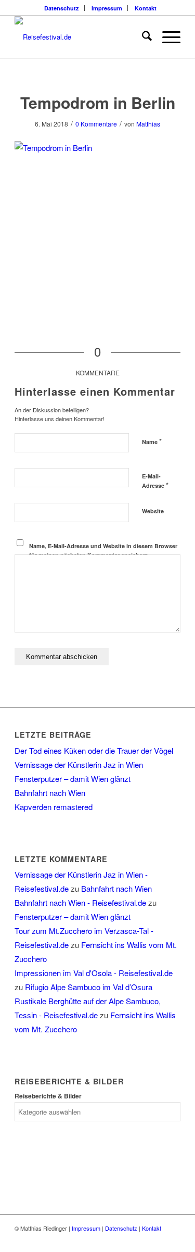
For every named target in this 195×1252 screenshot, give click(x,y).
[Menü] (166, 37)
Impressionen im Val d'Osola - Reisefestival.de (94, 972)
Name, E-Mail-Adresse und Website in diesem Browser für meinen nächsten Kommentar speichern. (103, 550)
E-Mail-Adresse (155, 481)
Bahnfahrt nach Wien (50, 792)
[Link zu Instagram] (172, 1239)
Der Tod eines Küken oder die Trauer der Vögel (94, 750)
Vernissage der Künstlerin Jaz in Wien (79, 764)
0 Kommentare (96, 123)
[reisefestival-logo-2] (81, 37)
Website (153, 511)
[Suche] (142, 37)
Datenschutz (61, 8)
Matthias (148, 123)
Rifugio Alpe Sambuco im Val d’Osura (88, 986)
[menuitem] (62, 8)
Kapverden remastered (54, 806)
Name (152, 441)
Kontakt (146, 8)
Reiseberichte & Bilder (48, 1096)
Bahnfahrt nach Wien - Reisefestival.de (80, 902)
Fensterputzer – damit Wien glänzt (73, 778)
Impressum (107, 8)
